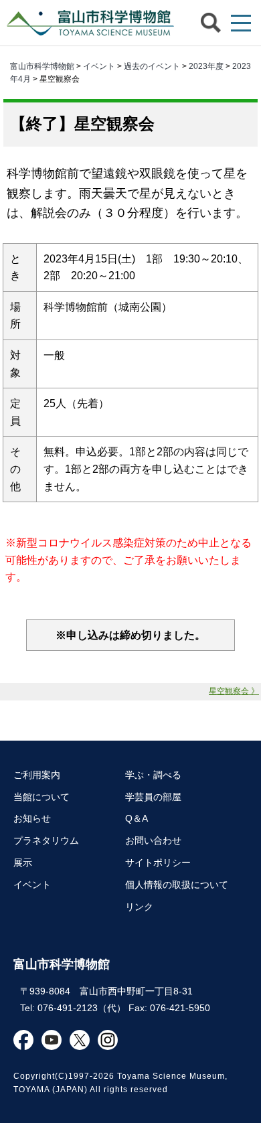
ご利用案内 (36, 774)
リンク (139, 906)
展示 (22, 862)
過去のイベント (152, 66)
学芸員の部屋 (153, 797)
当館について (41, 797)
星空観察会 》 (234, 691)
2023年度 (206, 66)
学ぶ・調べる (153, 774)
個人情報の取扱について (176, 884)
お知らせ (32, 818)
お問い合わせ (153, 840)
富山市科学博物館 (87, 22)
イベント (99, 66)
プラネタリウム (46, 840)
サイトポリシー (158, 862)
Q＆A (136, 818)
